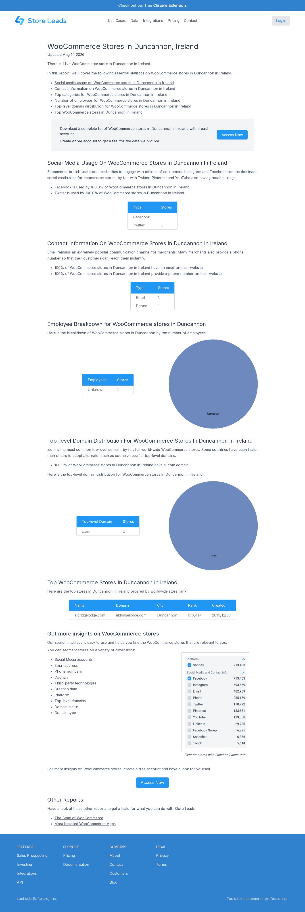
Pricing (173, 20)
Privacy (162, 855)
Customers (119, 873)
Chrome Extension (169, 5)
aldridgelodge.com (131, 615)
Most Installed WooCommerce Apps (85, 823)
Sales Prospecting (32, 855)
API (20, 882)
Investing (24, 864)
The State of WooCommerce (78, 818)
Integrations (153, 20)
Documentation (76, 864)
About (115, 855)
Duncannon (167, 615)
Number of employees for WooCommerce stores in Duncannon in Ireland (117, 100)
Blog (113, 882)
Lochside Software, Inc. (37, 898)
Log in (281, 20)
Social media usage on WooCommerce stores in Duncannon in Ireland (114, 82)
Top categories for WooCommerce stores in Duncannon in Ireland (110, 94)
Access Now (232, 135)
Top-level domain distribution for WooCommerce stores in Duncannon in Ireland (122, 106)
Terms (161, 864)
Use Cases (117, 20)
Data (134, 20)
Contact (190, 20)
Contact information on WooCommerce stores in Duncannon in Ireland (114, 88)
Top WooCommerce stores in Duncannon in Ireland (98, 112)
